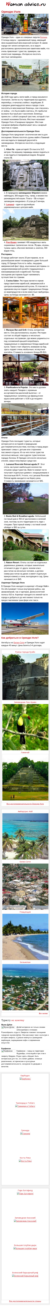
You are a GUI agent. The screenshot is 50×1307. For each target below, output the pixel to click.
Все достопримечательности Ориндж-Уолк (25, 804)
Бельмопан (25, 962)
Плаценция (25, 912)
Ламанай (25, 752)
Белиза (43, 37)
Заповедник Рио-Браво (25, 702)
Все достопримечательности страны (25, 1301)
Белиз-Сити (19, 642)
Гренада (25, 1130)
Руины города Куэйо (25, 651)
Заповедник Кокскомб (25, 1217)
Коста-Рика (25, 1157)
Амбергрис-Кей (25, 811)
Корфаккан (6, 1049)
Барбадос (25, 1075)
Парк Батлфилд (25, 1190)
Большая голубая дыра (25, 1245)
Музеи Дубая (6, 1025)
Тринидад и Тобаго (25, 1103)
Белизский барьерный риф (25, 1272)
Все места (43, 1014)
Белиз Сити (25, 861)
